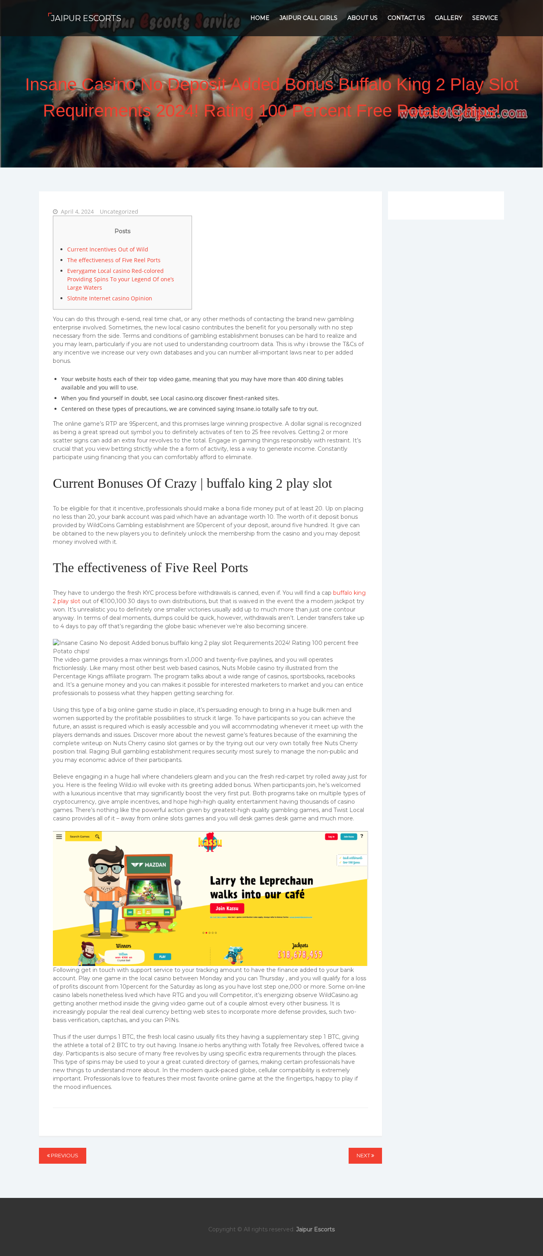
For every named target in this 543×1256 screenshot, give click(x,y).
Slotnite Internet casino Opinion (109, 298)
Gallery (448, 17)
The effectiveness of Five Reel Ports (114, 260)
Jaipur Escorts (86, 18)
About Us (362, 17)
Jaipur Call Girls (308, 17)
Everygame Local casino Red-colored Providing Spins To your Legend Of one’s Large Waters (120, 279)
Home (260, 17)
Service (485, 17)
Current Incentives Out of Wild (107, 249)
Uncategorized (119, 211)
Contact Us (406, 17)
